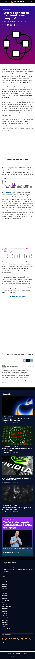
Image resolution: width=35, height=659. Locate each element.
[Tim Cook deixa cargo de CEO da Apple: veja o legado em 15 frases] (17, 538)
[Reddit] (22, 639)
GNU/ (14, 354)
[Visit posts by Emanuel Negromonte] (4, 367)
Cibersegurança (7, 446)
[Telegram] (26, 639)
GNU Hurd (10, 354)
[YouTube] (10, 639)
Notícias (12, 519)
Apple (6, 519)
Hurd (18, 354)
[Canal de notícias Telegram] (3, 642)
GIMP (11, 74)
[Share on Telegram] (14, 25)
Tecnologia (6, 9)
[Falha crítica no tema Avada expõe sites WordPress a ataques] (17, 494)
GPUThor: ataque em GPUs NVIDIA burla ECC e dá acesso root (16, 479)
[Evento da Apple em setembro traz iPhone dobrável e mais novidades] (17, 405)
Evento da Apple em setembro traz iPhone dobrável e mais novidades (17, 419)
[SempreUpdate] (17, 1)
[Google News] (14, 639)
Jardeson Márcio (9, 552)
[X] (6, 639)
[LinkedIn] (32, 367)
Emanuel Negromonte (11, 21)
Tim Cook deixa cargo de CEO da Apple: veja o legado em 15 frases (17, 524)
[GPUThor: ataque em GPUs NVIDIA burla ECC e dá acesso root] (17, 465)
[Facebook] (28, 367)
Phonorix (8, 193)
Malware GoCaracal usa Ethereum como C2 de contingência (17, 449)
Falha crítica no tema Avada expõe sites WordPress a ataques (16, 508)
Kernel (22, 354)
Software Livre (29, 354)
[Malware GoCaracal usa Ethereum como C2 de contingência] (17, 435)
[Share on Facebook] (5, 25)
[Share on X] (8, 25)
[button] (3, 2)
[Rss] (29, 639)
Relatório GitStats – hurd (17, 296)
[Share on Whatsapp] (11, 25)
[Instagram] (30, 367)
